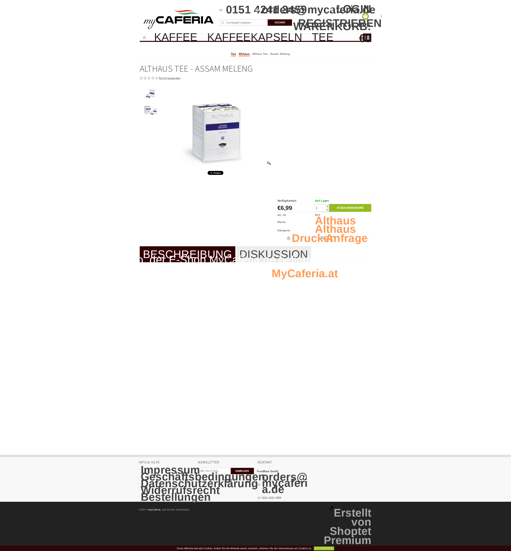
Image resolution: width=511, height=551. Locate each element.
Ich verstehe (324, 548)
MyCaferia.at (305, 273)
